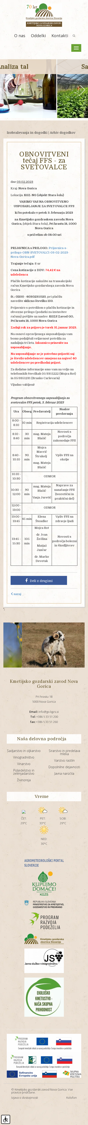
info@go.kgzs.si (44, 712)
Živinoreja (24, 780)
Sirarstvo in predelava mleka (64, 752)
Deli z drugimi (41, 581)
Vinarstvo (23, 764)
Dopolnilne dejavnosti (64, 767)
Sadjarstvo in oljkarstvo (24, 751)
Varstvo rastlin (64, 760)
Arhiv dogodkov (62, 132)
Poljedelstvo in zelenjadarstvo (23, 772)
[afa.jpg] (37, 645)
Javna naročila (64, 773)
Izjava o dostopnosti (24, 1098)
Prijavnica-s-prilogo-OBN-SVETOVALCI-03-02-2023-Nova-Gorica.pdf (40, 252)
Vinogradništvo (23, 757)
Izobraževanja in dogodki (27, 132)
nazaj (17, 594)
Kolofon (71, 1098)
